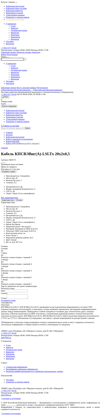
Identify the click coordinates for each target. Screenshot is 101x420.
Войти (3, 54)
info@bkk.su (6, 338)
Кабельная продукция (15, 6)
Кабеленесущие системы (16, 8)
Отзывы (19, 200)
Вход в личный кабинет (27, 88)
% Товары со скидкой (15, 19)
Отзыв (3, 298)
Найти (27, 128)
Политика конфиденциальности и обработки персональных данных (34, 371)
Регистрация (12, 54)
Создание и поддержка (11, 398)
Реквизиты (15, 37)
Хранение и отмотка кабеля (17, 17)
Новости (14, 28)
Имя (3, 291)
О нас (13, 26)
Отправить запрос (8, 172)
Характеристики (8, 200)
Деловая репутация (19, 30)
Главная (4, 148)
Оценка (4, 293)
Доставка (10, 41)
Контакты (15, 39)
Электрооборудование (15, 15)
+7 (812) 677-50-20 (8, 48)
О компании (11, 24)
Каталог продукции (9, 106)
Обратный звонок (8, 52)
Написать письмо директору (28, 52)
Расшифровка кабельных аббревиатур (22, 369)
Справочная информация (16, 367)
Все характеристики (9, 198)
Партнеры (15, 35)
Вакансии (15, 33)
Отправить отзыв (8, 300)
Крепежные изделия (14, 13)
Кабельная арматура (14, 11)
